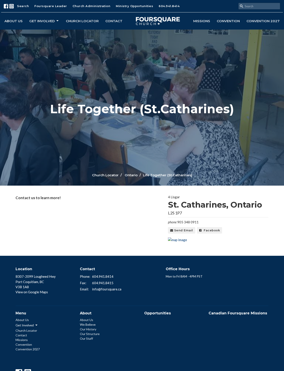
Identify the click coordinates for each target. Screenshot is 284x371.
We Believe (88, 324)
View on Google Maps (32, 292)
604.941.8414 (169, 6)
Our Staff (86, 338)
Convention (228, 21)
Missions (201, 21)
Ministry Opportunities (134, 6)
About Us (13, 21)
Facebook (211, 230)
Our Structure (90, 334)
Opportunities (157, 313)
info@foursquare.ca (106, 289)
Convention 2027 (263, 21)
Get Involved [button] (25, 325)
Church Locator (82, 21)
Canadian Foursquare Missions (238, 313)
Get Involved (42, 21)
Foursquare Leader (50, 6)
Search (23, 6)
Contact (113, 21)
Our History (88, 329)
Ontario (131, 175)
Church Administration (91, 6)
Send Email (183, 230)
